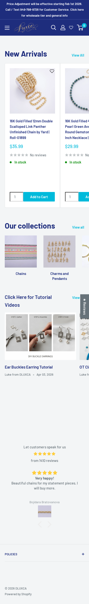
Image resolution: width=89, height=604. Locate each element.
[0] (80, 27)
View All (78, 55)
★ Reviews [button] (85, 306)
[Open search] (53, 27)
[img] (44, 453)
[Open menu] (7, 28)
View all (78, 227)
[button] (40, 524)
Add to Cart (39, 197)
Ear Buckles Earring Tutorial (29, 366)
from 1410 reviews (44, 460)
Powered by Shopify (18, 594)
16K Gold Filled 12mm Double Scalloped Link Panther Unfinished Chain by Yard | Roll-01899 (31, 129)
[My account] (63, 27)
